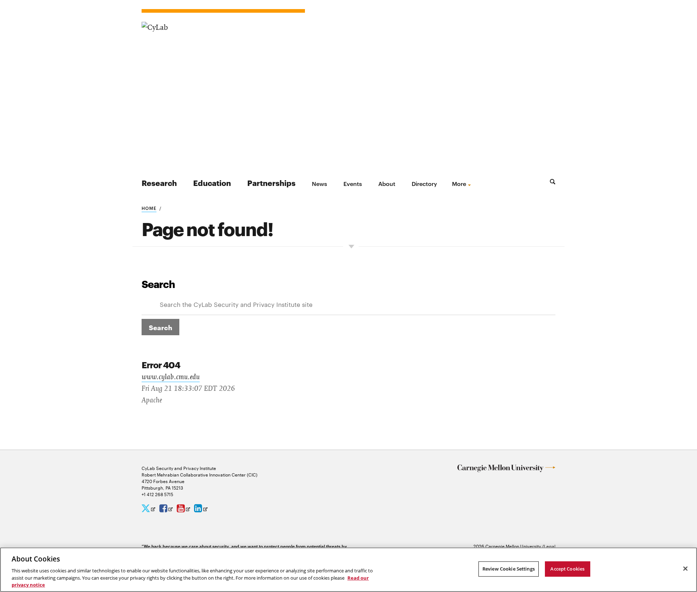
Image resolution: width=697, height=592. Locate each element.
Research (159, 182)
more (459, 183)
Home (149, 207)
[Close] (685, 569)
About (386, 183)
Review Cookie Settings (508, 568)
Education (212, 182)
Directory (424, 183)
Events (352, 183)
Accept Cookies (567, 568)
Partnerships (271, 182)
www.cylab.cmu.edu (171, 377)
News (319, 183)
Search (158, 284)
